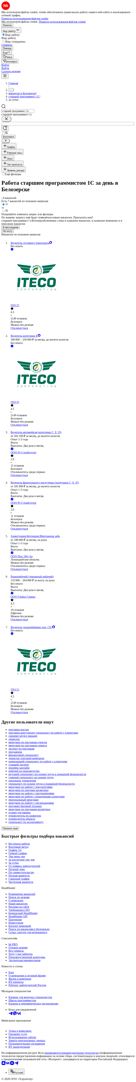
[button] (5, 64)
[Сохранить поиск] (4, 128)
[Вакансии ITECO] (71, 277)
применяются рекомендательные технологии (71, 1052)
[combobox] (17, 111)
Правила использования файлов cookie (62, 21)
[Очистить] (6, 119)
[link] (7, 57)
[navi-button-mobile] (4, 76)
